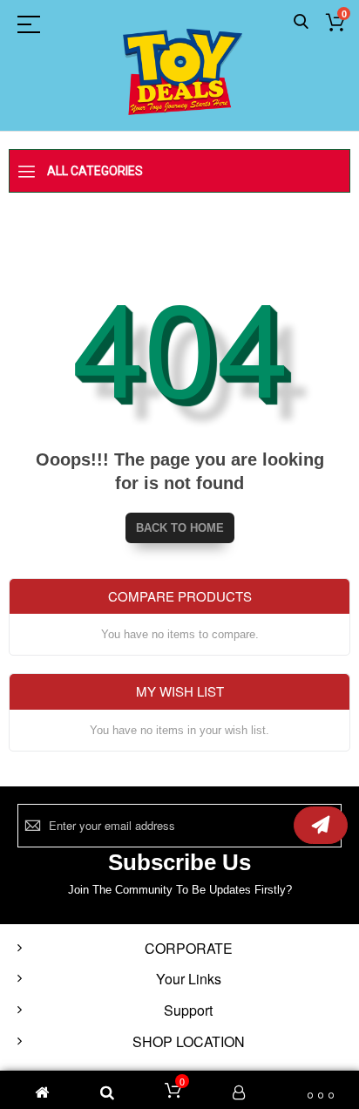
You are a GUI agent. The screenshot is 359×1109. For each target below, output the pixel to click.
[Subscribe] (321, 825)
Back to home (180, 527)
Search (301, 22)
